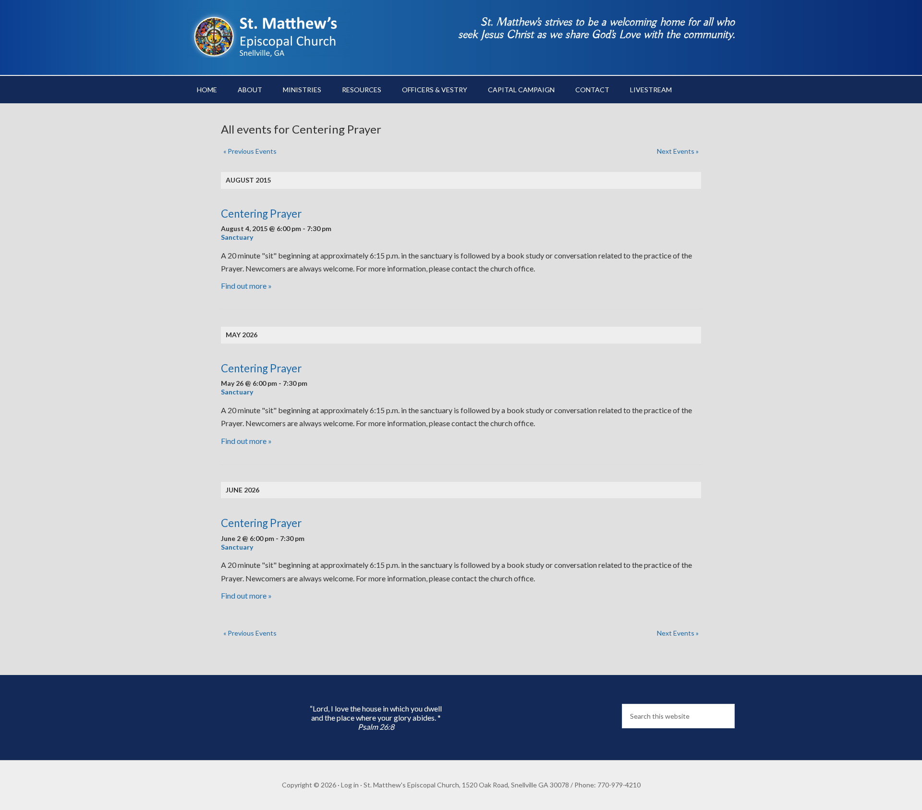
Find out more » (246, 285)
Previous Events (250, 151)
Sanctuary (237, 237)
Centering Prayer (261, 213)
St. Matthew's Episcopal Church (269, 34)
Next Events (678, 151)
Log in (350, 785)
